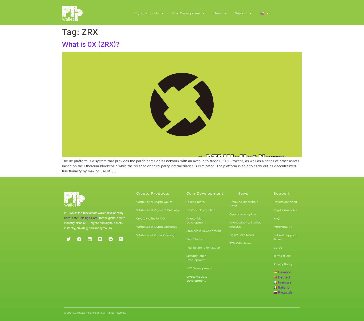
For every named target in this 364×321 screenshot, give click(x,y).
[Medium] (121, 239)
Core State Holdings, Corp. (81, 218)
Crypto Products (146, 13)
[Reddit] (110, 239)
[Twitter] (68, 239)
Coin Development (186, 13)
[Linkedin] (89, 239)
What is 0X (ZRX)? (91, 44)
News (218, 13)
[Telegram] (79, 239)
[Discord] (100, 239)
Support (241, 13)
